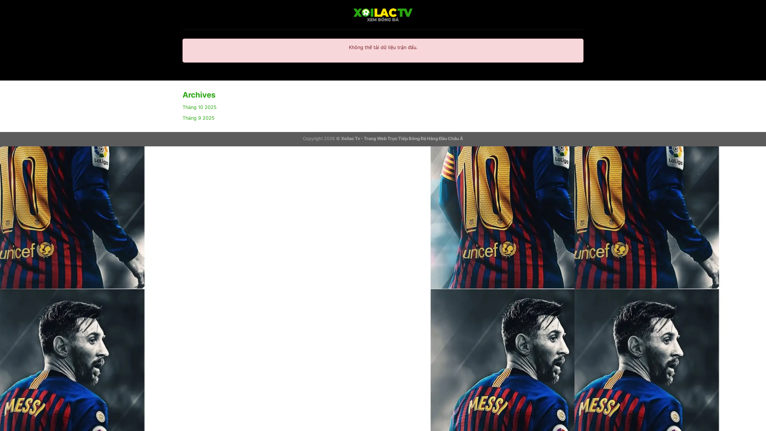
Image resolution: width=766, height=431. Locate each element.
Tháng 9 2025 (199, 118)
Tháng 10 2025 (200, 107)
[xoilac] (383, 15)
